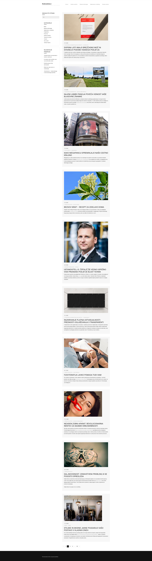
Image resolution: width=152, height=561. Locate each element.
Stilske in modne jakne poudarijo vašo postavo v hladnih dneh (83, 529)
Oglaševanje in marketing (70, 45)
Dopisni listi (85, 45)
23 (77, 546)
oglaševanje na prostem (81, 102)
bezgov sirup (76, 204)
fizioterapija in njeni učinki (81, 379)
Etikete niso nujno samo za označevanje (49, 68)
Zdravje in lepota (68, 204)
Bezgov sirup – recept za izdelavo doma (84, 207)
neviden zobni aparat (78, 421)
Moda (66, 525)
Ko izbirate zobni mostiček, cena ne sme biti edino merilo (50, 60)
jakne (69, 525)
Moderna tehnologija (69, 267)
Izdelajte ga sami (73, 211)
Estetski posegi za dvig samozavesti (48, 64)
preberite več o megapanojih (82, 159)
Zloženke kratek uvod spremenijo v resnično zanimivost (50, 56)
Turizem (45, 39)
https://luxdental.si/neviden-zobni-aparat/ (84, 430)
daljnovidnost (98, 480)
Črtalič (76, 267)
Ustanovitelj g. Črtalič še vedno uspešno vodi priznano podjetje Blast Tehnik (85, 270)
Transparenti (86, 317)
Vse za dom (46, 40)
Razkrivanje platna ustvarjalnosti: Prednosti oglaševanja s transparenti (84, 321)
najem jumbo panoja (81, 91)
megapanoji (74, 150)
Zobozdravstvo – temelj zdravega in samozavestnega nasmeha (50, 72)
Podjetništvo (79, 45)
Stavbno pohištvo (47, 35)
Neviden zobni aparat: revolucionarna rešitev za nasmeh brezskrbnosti (83, 425)
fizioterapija (76, 372)
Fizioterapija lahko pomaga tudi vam (82, 375)
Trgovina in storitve (47, 37)
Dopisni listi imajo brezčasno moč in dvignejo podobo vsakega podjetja (82, 48)
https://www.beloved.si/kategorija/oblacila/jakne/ (87, 534)
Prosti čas (46, 33)
